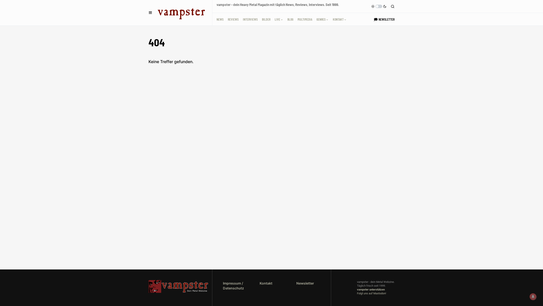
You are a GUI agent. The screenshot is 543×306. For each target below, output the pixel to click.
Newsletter (305, 283)
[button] (150, 13)
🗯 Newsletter (384, 19)
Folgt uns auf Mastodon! (371, 293)
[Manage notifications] (533, 296)
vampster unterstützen (371, 289)
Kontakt (266, 283)
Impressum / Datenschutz (233, 285)
